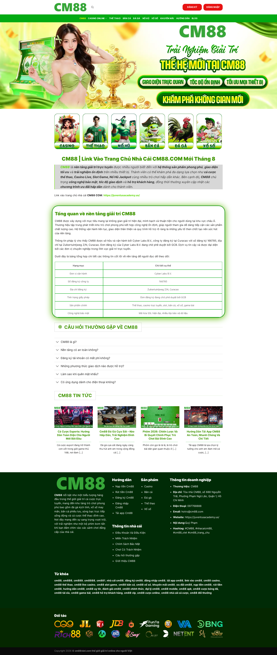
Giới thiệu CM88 (125, 561)
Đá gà (147, 497)
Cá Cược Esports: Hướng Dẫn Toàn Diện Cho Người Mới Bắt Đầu (73, 435)
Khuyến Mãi (167, 18)
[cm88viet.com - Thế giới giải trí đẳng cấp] (70, 7)
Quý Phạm (191, 522)
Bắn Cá (127, 18)
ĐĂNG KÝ (192, 7)
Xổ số (147, 509)
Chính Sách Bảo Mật (127, 544)
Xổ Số (154, 18)
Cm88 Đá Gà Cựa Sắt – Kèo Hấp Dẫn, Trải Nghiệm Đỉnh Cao (117, 435)
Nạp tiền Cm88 (124, 486)
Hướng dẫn (182, 18)
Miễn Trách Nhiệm (126, 538)
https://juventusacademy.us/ (202, 517)
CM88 (83, 18)
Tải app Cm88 (124, 513)
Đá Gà (136, 18)
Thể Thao (115, 18)
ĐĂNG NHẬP (213, 7)
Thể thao (149, 503)
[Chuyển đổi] (57, 342)
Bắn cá (148, 492)
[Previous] (53, 434)
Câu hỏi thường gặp (127, 555)
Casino (148, 486)
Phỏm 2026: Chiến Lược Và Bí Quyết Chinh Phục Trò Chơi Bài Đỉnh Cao (160, 435)
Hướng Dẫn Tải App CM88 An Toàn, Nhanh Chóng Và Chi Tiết (203, 435)
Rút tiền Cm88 (124, 492)
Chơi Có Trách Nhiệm (128, 549)
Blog (194, 18)
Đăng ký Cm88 (124, 497)
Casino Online (96, 18)
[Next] (223, 434)
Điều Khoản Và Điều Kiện (130, 532)
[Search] (92, 7)
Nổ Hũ (146, 18)
